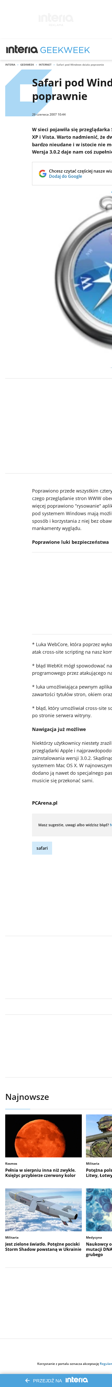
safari (42, 848)
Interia (10, 64)
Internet (45, 64)
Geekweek (27, 64)
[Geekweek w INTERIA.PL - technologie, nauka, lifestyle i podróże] (65, 49)
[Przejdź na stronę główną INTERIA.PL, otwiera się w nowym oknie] (22, 49)
